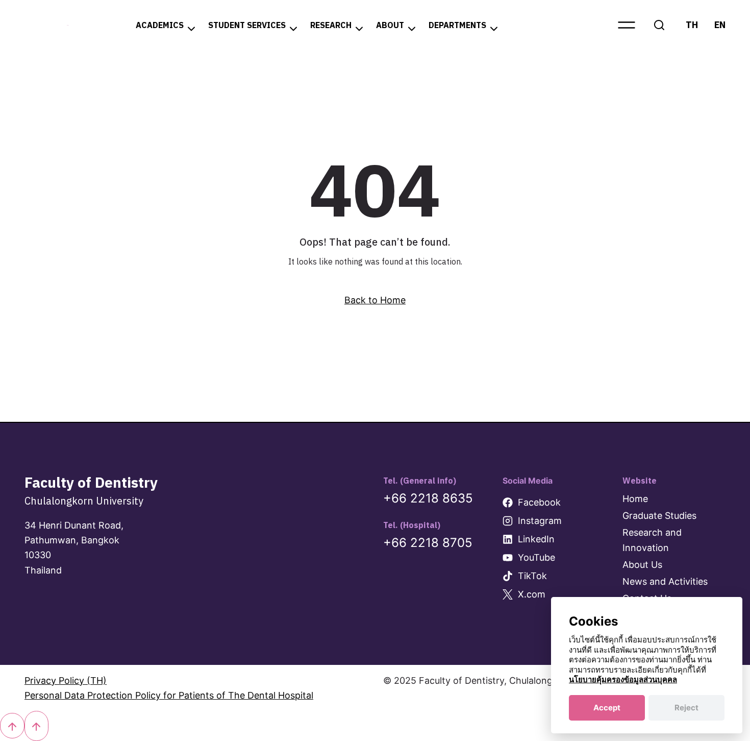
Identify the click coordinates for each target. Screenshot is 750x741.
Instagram (540, 520)
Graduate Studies (659, 515)
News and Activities (665, 581)
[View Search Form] (659, 25)
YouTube (536, 557)
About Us (642, 564)
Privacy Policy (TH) (65, 680)
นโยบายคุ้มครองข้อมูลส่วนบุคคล (623, 679)
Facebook (539, 502)
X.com (531, 594)
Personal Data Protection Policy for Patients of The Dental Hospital (168, 695)
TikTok (532, 575)
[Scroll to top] (12, 725)
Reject (686, 707)
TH (692, 25)
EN (720, 25)
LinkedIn (536, 539)
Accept (606, 707)
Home (635, 498)
